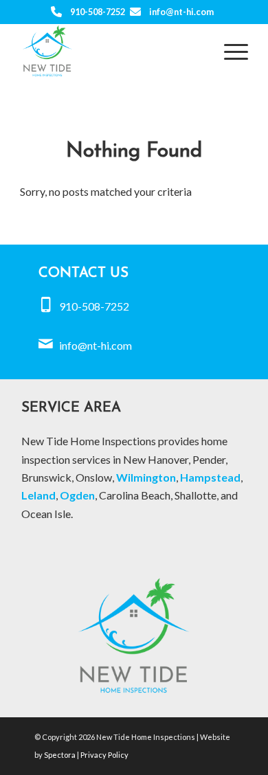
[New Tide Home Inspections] (111, 50)
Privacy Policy (104, 754)
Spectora (60, 754)
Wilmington (146, 477)
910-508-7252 (97, 11)
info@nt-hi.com (181, 11)
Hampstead (210, 477)
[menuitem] (229, 50)
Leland (38, 495)
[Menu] (229, 50)
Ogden (77, 495)
